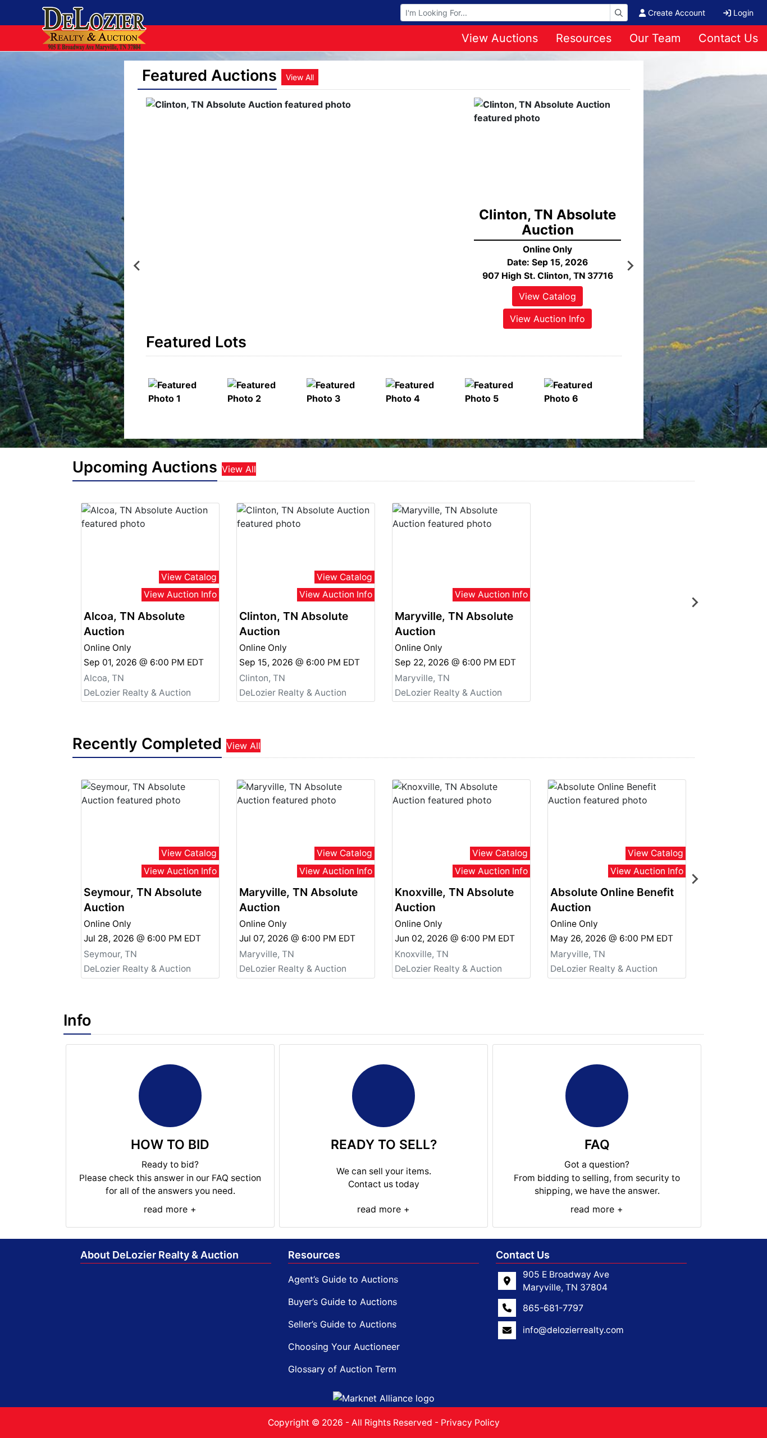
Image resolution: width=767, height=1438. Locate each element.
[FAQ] (597, 1095)
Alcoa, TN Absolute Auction (134, 623)
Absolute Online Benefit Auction (612, 899)
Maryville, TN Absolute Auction (454, 623)
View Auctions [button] (500, 38)
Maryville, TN (422, 678)
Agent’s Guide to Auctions (343, 1279)
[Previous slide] (138, 266)
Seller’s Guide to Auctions (342, 1324)
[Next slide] (630, 266)
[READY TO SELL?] (383, 1095)
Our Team (655, 38)
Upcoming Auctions (144, 467)
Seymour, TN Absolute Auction (143, 899)
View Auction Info (547, 318)
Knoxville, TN (422, 954)
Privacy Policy (470, 1422)
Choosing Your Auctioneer (344, 1346)
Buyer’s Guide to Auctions (342, 1301)
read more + (170, 1209)
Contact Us (728, 38)
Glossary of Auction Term (342, 1369)
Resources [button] (583, 38)
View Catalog (547, 296)
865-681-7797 (553, 1307)
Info (77, 1020)
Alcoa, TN (104, 678)
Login (743, 12)
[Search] (619, 12)
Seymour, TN (110, 954)
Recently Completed (147, 743)
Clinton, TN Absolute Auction (293, 623)
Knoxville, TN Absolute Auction (454, 899)
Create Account (676, 12)
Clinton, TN (262, 678)
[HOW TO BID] (170, 1095)
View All (300, 77)
